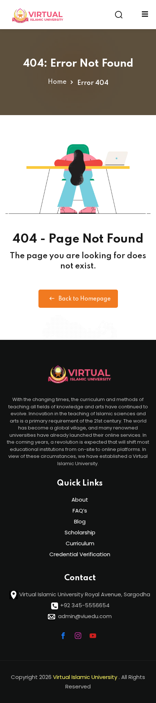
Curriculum (80, 543)
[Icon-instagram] (78, 635)
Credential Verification (79, 554)
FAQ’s (80, 510)
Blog (80, 521)
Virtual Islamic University (86, 677)
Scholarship (80, 532)
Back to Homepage (84, 299)
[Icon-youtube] (92, 635)
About (79, 499)
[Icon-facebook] (63, 635)
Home (57, 82)
